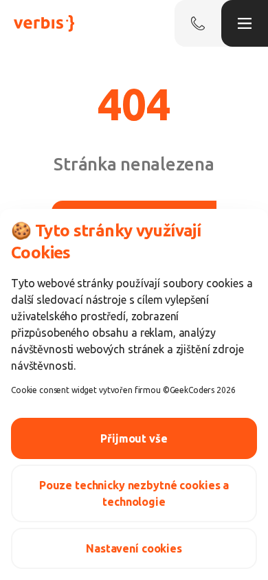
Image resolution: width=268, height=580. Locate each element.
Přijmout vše (133, 438)
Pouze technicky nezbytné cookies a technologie (134, 493)
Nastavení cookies (134, 548)
